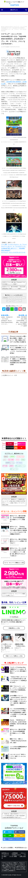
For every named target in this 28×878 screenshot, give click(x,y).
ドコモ (10, 443)
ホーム (2, 26)
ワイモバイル (20, 456)
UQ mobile (11, 459)
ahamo (6, 456)
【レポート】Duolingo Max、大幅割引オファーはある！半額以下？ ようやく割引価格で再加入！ (18, 670)
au (21, 447)
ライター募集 (13, 856)
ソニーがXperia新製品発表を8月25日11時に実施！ (18, 747)
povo (5, 459)
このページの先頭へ (8, 847)
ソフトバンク (10, 447)
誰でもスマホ (14, 469)
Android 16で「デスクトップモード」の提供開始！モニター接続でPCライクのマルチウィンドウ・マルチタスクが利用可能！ (18, 349)
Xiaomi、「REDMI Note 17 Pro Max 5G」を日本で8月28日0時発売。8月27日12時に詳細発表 (18, 722)
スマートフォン (9, 26)
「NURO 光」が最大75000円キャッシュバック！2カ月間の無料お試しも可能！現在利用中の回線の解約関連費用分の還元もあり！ (13, 815)
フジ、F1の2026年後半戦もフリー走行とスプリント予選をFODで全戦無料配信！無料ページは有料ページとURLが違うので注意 (18, 712)
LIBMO (11, 466)
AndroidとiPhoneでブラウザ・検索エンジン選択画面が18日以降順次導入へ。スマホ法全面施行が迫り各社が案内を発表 (18, 360)
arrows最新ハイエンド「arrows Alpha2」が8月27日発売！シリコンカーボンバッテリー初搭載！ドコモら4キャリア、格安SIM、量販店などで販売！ (18, 700)
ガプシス (15, 10)
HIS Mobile (19, 462)
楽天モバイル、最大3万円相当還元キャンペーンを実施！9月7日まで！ (18, 541)
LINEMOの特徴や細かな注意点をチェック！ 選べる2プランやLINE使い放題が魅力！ (13, 621)
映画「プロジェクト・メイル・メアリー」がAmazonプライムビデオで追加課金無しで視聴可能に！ (18, 689)
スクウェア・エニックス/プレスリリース (13, 252)
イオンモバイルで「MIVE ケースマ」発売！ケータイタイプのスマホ (18, 756)
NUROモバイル (10, 462)
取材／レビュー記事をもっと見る (14, 656)
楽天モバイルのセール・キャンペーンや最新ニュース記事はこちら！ (13, 594)
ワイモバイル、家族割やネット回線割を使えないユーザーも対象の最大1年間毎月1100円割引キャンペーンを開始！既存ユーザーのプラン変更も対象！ (13, 502)
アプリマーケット (20, 297)
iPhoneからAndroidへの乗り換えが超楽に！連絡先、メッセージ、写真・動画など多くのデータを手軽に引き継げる (18, 339)
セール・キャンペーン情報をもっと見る (14, 562)
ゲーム (8, 300)
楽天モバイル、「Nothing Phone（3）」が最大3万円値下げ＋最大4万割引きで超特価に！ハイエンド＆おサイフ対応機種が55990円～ (18, 530)
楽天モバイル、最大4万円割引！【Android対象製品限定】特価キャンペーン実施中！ (13, 287)
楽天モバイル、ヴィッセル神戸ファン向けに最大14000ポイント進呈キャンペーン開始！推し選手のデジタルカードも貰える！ (18, 552)
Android (5, 297)
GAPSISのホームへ (21, 847)
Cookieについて (16, 854)
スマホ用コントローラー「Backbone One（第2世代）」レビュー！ (7, 647)
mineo (22, 459)
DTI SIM (5, 466)
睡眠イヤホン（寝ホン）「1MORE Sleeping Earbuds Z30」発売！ (18, 740)
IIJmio (17, 459)
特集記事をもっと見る (14, 628)
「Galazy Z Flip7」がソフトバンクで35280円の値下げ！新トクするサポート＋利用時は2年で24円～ (18, 679)
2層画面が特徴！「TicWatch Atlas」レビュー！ (20, 646)
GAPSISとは (5, 853)
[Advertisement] (14, 20)
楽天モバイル (21, 443)
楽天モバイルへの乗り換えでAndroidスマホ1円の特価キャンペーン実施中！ (13, 283)
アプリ (11, 297)
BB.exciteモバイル (20, 466)
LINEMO (12, 456)
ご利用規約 (15, 853)
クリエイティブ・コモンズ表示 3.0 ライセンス (13, 866)
